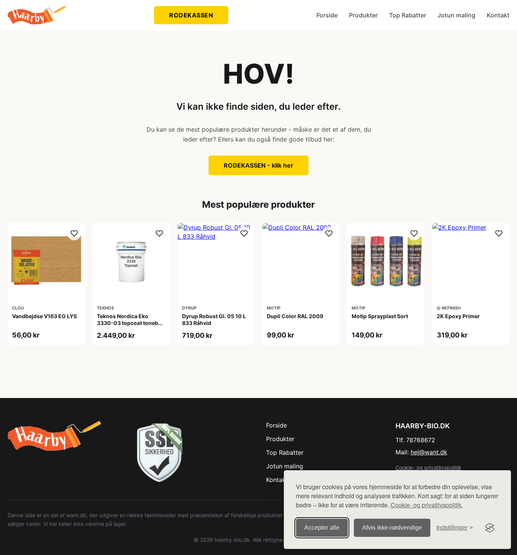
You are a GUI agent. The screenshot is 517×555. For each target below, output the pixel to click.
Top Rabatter (407, 15)
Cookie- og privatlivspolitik (428, 467)
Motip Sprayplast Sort (380, 316)
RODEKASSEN (191, 15)
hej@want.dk (429, 452)
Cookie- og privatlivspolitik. (427, 505)
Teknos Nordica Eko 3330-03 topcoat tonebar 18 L (130, 323)
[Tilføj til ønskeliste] (74, 233)
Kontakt (498, 15)
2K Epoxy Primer (458, 316)
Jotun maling (456, 15)
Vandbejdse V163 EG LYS (44, 316)
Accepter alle (321, 527)
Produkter (363, 15)
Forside (327, 15)
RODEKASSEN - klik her (258, 165)
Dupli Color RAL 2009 (295, 316)
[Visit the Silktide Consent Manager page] (490, 528)
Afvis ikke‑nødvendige (392, 527)
